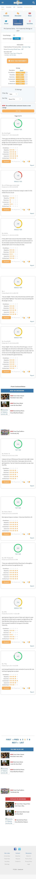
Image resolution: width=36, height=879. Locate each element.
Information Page (26, 47)
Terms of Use (28, 859)
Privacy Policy (28, 861)
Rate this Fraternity (18, 61)
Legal (28, 864)
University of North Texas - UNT (15, 49)
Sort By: (4, 98)
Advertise (17, 856)
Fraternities (7, 859)
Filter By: (5, 93)
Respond (6, 161)
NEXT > (15, 742)
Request (18, 859)
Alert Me (18, 111)
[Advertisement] (18, 715)
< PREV (15, 739)
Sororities (7, 861)
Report (32, 165)
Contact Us (18, 861)
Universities (7, 856)
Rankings (7, 864)
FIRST (8, 739)
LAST (22, 742)
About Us (28, 856)
